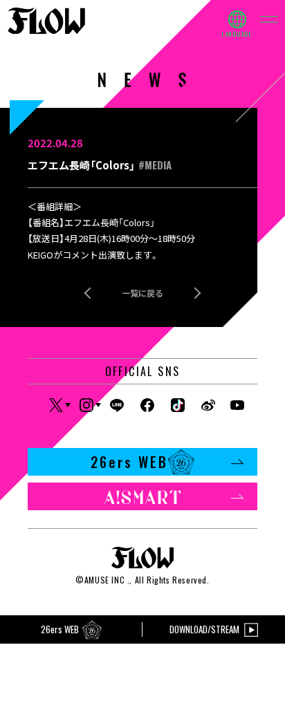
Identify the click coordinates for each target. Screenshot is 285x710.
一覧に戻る (142, 293)
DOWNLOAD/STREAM (204, 629)
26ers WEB (129, 461)
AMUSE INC (104, 580)
